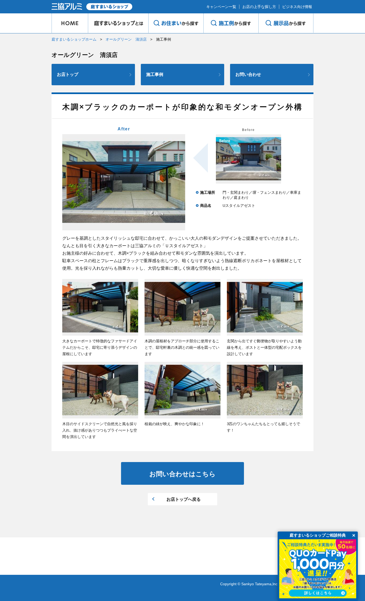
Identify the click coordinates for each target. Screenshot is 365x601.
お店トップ (67, 74)
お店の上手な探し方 (259, 7)
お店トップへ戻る (183, 499)
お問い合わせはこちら (182, 474)
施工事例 (154, 74)
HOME (70, 23)
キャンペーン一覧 (221, 7)
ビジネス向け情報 (297, 7)
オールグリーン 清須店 (126, 39)
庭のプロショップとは (118, 23)
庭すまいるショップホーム (74, 39)
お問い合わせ (248, 74)
